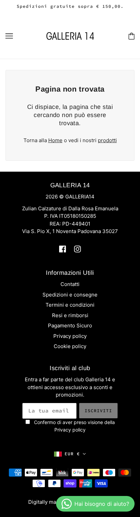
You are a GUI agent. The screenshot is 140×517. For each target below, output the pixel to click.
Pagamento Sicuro (70, 325)
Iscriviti (98, 411)
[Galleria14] (70, 35)
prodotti (107, 140)
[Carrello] (131, 35)
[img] (62, 249)
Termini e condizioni (70, 305)
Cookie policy (70, 346)
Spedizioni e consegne (70, 294)
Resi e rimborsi (70, 315)
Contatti (70, 284)
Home (55, 140)
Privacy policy (70, 336)
